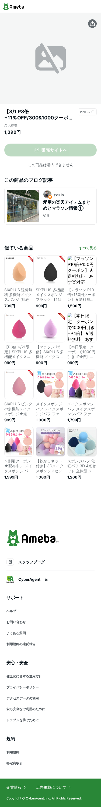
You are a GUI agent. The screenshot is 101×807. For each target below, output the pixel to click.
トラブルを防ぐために (22, 720)
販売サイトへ (54, 150)
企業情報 (14, 787)
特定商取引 (14, 763)
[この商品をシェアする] (92, 23)
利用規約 (12, 752)
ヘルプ (11, 611)
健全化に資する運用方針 (24, 676)
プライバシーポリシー (22, 687)
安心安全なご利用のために (25, 709)
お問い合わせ (16, 622)
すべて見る (88, 248)
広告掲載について (51, 787)
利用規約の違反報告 (21, 644)
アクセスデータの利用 (22, 698)
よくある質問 (16, 633)
